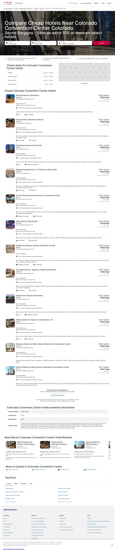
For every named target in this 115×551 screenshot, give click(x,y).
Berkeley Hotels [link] (10, 498)
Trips (103, 3)
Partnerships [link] (7, 527)
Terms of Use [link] (62, 524)
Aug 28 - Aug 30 (48, 80)
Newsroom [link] (6, 529)
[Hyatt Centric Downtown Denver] (57, 129)
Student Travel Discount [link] (37, 535)
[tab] (8, 483)
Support (96, 3)
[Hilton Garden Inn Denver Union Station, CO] (57, 329)
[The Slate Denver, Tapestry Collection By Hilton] (57, 280)
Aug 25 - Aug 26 (48, 72)
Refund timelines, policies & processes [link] (96, 527)
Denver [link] (42, 8)
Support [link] (89, 518)
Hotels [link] (16, 8)
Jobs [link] (5, 521)
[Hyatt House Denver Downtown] (57, 305)
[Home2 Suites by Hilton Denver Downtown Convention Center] (57, 376)
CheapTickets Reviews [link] (37, 529)
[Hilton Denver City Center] (57, 230)
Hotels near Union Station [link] (12, 495)
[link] (18, 470)
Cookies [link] (61, 521)
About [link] (5, 518)
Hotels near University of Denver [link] (14, 492)
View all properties (57, 395)
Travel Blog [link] (34, 538)
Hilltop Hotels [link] (9, 488)
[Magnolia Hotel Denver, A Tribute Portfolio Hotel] (57, 179)
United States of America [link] (26, 8)
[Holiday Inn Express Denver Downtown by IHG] (57, 255)
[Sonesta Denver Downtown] (57, 104)
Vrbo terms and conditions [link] (65, 527)
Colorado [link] (36, 8)
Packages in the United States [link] (39, 527)
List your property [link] (8, 524)
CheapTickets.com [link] (8, 8)
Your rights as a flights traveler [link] (94, 532)
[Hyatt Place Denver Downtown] (57, 154)
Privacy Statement (8, 549)
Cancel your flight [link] (91, 524)
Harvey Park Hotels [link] (11, 502)
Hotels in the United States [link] (38, 518)
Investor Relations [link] (8, 532)
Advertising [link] (6, 535)
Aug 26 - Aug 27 (48, 76)
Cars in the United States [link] (37, 521)
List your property (85, 3)
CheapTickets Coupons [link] (37, 532)
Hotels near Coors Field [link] (65, 502)
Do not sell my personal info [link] (66, 529)
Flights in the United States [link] (38, 524)
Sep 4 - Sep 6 (49, 84)
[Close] (112, 545)
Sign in (109, 3)
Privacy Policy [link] (63, 518)
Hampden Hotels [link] (63, 495)
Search (101, 43)
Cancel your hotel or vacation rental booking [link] (98, 521)
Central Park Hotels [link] (63, 498)
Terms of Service (19, 549)
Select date (12, 44)
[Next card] (108, 450)
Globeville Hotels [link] (63, 492)
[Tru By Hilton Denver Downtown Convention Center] (57, 205)
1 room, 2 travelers (67, 44)
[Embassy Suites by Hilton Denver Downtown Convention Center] (57, 353)
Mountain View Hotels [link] (64, 488)
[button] (57, 477)
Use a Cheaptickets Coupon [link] (94, 529)
